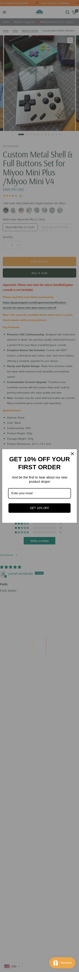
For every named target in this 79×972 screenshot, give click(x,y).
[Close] (72, 453)
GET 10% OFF (39, 508)
